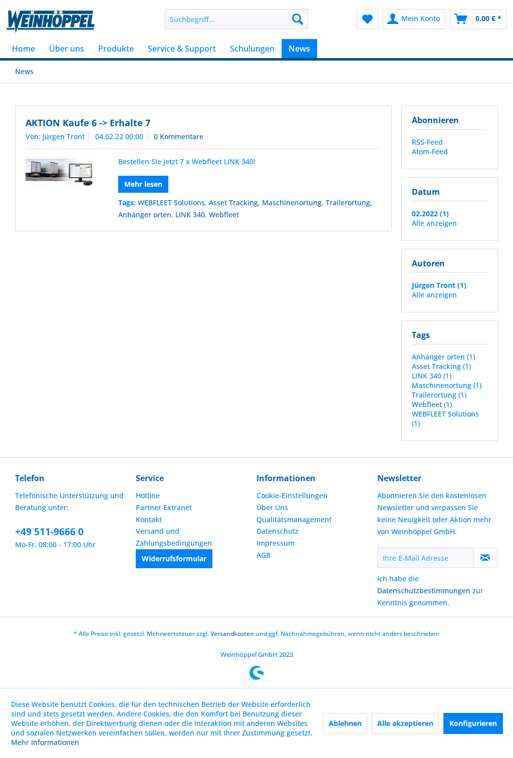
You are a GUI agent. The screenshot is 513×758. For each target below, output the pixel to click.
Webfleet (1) (432, 404)
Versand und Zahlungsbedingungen (174, 537)
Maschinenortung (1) (446, 385)
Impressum (275, 543)
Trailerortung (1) (439, 395)
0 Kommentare (178, 136)
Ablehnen (345, 723)
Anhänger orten (144, 214)
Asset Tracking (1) (441, 366)
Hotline (148, 495)
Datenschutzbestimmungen (423, 590)
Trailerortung (348, 202)
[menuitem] (237, 19)
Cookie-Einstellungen (292, 495)
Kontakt (149, 519)
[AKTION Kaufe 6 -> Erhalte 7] (61, 172)
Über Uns (272, 507)
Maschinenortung (292, 202)
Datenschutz (277, 531)
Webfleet (224, 214)
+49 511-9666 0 (49, 531)
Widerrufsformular (174, 558)
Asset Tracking (233, 202)
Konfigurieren (473, 723)
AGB (263, 555)
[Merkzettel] (367, 19)
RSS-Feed (427, 142)
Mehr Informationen (45, 742)
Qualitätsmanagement (294, 519)
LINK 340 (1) (431, 376)
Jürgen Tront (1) (439, 285)
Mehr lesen (143, 184)
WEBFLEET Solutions (171, 202)
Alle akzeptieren (405, 723)
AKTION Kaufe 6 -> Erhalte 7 (88, 123)
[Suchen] (297, 19)
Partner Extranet (164, 507)
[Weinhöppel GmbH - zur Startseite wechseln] (50, 21)
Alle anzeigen (434, 223)
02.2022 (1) (430, 213)
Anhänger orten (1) (443, 356)
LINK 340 (190, 214)
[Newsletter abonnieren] (485, 558)
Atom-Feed (430, 151)
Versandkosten (232, 633)
